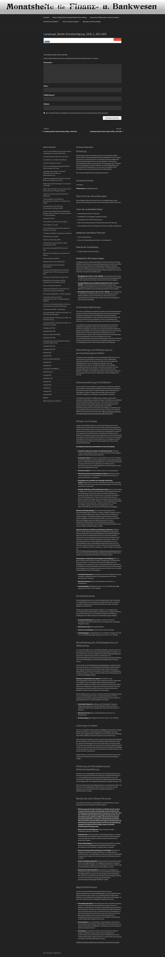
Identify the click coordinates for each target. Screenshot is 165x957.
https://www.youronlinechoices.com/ (110, 551)
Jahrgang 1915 (47, 355)
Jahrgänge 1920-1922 (49, 346)
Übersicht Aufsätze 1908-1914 (51, 359)
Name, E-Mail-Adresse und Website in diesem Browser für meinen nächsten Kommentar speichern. (77, 113)
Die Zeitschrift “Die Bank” (50, 21)
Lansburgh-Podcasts (49, 218)
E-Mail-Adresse (49, 95)
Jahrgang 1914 (47, 362)
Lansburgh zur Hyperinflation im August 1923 (55, 277)
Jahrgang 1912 (47, 375)
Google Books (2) (47, 378)
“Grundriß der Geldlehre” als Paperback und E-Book (57, 233)
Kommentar (48, 62)
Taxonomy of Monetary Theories (52, 163)
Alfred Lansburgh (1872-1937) (74, 6)
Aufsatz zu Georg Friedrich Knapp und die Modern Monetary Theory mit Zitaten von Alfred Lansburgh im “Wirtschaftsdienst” (57, 213)
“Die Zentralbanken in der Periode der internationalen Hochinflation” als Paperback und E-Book (56, 201)
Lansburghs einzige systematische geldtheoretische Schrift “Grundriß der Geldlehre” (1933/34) (56, 299)
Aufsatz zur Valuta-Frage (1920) (52, 239)
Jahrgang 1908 (47, 394)
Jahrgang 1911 (47, 381)
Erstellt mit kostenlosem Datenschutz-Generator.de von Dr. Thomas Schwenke (97, 942)
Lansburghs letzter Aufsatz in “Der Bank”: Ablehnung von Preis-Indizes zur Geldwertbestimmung (54, 173)
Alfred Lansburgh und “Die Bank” (52, 401)
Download (117, 39)
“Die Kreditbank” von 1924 (50, 225)
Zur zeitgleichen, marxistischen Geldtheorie (55, 159)
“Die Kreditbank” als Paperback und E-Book (55, 221)
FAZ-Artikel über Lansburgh (50, 236)
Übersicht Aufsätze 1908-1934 (51, 334)
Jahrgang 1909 (47, 391)
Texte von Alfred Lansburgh (70, 21)
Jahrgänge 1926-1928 (49, 331)
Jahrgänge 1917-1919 (49, 349)
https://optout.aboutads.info (90, 551)
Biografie (45, 397)
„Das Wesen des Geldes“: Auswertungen (54, 309)
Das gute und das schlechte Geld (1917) (54, 261)
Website (46, 104)
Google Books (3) (48, 372)
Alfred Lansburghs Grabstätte (51, 258)
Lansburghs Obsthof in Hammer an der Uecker (56, 156)
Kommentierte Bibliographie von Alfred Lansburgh (104, 17)
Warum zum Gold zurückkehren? (52, 285)
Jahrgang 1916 (47, 352)
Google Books (47, 388)
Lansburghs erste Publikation (51, 368)
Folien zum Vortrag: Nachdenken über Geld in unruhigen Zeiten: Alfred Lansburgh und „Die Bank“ (56, 272)
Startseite (46, 17)
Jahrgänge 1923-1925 (49, 337)
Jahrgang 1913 (47, 365)
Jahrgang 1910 (47, 384)
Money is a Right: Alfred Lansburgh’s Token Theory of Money (70, 17)
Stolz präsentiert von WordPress (52, 953)
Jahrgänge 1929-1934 (49, 328)
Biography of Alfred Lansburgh (92, 21)
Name (46, 86)
